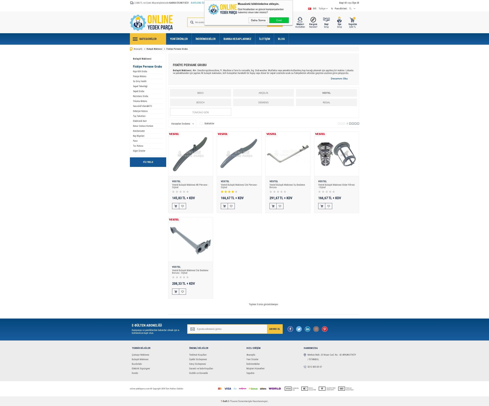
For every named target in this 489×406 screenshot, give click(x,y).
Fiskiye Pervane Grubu (147, 66)
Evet (279, 20)
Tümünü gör (200, 112)
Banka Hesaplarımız (237, 39)
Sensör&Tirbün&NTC (142, 106)
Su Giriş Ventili (140, 81)
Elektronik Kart (140, 121)
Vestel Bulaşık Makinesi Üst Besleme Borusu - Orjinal (190, 271)
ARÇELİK (263, 93)
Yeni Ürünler (179, 39)
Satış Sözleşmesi (197, 363)
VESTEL (326, 93)
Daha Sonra (258, 20)
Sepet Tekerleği (140, 86)
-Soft (224, 401)
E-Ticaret (233, 401)
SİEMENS (263, 102)
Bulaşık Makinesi (142, 58)
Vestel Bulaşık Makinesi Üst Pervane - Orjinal (239, 186)
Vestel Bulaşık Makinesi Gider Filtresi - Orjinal (336, 186)
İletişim (264, 39)
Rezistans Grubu (140, 96)
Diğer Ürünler (139, 151)
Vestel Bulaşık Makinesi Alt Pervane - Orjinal (190, 186)
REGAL (326, 102)
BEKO (200, 93)
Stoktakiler (209, 123)
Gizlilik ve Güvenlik (198, 373)
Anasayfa (250, 354)
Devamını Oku (339, 78)
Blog (281, 39)
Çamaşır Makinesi (140, 354)
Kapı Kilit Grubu (140, 71)
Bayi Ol (343, 2)
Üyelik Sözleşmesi (198, 359)
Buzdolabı (137, 363)
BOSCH (200, 102)
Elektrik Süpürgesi (141, 368)
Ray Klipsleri (138, 136)
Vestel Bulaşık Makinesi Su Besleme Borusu (287, 186)
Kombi (135, 373)
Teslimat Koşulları (198, 354)
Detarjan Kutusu (140, 111)
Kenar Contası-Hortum (143, 126)
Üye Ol (355, 2)
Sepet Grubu (138, 91)
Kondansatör (139, 131)
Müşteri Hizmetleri (255, 368)
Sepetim (250, 373)
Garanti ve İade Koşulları (201, 368)
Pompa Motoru (139, 76)
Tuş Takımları (139, 116)
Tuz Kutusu (138, 146)
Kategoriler (148, 39)
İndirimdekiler (206, 39)
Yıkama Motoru (140, 101)
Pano (135, 141)
